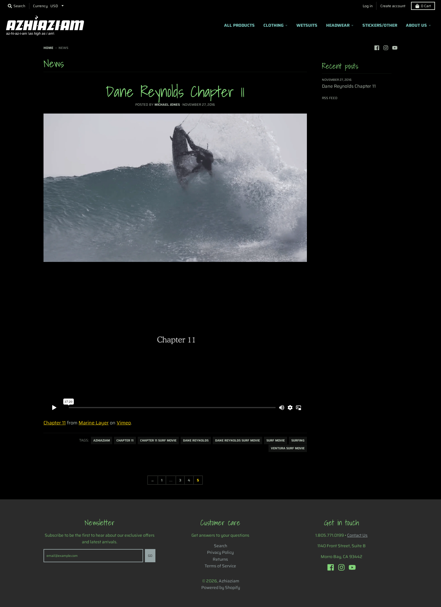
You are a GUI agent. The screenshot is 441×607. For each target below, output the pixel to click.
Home (48, 47)
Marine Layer (94, 422)
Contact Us (357, 535)
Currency (40, 6)
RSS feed (330, 98)
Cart (426, 6)
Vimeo (124, 422)
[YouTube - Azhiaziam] (395, 47)
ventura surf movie (287, 448)
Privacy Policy (220, 552)
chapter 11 (125, 440)
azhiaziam (101, 440)
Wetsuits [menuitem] (306, 25)
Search (220, 545)
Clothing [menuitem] (273, 25)
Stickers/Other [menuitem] (379, 25)
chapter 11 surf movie (158, 440)
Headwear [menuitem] (338, 25)
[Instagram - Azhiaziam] (385, 47)
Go (150, 555)
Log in (368, 6)
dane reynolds (195, 440)
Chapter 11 (55, 422)
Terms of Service (220, 566)
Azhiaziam (229, 581)
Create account (392, 6)
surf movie (275, 440)
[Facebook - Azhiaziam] (377, 47)
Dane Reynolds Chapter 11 (175, 91)
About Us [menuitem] (416, 25)
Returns (220, 559)
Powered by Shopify (220, 587)
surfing (297, 440)
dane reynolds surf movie (237, 440)
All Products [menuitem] (239, 25)
